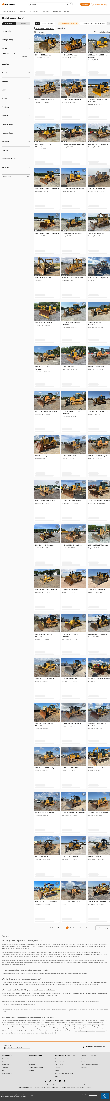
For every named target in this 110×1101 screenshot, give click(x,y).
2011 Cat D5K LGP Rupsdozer (44, 812)
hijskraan (8, 1033)
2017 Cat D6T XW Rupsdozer (71, 723)
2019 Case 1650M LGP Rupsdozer (46, 411)
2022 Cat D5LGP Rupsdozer (97, 634)
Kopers (30, 1059)
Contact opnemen (99, 1046)
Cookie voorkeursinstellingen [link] (78, 1084)
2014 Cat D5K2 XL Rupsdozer (44, 857)
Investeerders (5, 1065)
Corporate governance (8, 1062)
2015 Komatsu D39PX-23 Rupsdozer (47, 188)
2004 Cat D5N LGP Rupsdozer (98, 545)
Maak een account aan (100, 4)
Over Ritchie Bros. (6, 1059)
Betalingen (31, 1070)
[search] (28, 177)
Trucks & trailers (59, 1065)
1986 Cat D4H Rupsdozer (43, 278)
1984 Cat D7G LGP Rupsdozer (98, 278)
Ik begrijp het (105, 1096)
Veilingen (22, 11)
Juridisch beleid (38, 1084)
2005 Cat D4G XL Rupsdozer (44, 545)
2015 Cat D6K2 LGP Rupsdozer (72, 456)
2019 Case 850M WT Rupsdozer (99, 456)
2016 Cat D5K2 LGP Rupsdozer (45, 500)
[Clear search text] (68, 4)
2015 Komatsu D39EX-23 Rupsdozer (47, 233)
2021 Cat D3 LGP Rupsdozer (71, 367)
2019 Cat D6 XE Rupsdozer (44, 322)
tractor (80, 1031)
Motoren (57, 1070)
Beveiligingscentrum (7, 1073)
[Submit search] (71, 4)
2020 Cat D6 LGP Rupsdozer (44, 679)
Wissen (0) (25, 57)
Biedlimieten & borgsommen (36, 1067)
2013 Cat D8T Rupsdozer (70, 589)
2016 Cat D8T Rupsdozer (70, 55)
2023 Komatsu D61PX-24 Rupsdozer (47, 768)
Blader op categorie (9, 11)
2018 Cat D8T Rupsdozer (43, 55)
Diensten (46, 11)
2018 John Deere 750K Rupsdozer (73, 144)
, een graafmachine (88, 1031)
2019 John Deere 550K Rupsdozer (73, 857)
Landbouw (57, 1067)
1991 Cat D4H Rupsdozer (96, 233)
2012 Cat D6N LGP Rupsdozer (71, 500)
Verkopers (31, 1062)
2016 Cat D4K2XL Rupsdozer (98, 857)
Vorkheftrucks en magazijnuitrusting (64, 1073)
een (76, 1031)
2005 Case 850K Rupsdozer (71, 901)
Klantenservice (85, 1059)
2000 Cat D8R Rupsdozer (43, 456)
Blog (3, 1070)
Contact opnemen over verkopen (89, 1065)
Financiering (57, 11)
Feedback (84, 1067)
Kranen (57, 1076)
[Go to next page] (90, 927)
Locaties (66, 11)
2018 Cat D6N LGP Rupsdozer (45, 99)
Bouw (56, 1059)
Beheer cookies (93, 1095)
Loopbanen (5, 1067)
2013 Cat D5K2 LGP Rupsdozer (72, 233)
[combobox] (92, 23)
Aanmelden (85, 4)
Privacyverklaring (27, 1084)
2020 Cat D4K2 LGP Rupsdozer (98, 411)
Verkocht (23, 23)
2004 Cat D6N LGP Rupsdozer (98, 812)
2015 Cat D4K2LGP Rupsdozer (72, 545)
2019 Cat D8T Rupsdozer (96, 589)
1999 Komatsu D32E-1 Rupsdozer (46, 589)
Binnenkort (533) (9, 23)
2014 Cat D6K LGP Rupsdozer (98, 144)
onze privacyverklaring (10, 1096)
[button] (68, 23)
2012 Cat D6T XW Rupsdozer (71, 99)
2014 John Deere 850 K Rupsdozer (73, 812)
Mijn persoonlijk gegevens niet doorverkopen (56, 1084)
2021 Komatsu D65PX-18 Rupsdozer (73, 768)
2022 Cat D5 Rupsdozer (69, 679)
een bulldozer (100, 1031)
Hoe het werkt (34, 11)
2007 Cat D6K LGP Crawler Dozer (46, 901)
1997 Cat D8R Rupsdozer (96, 188)
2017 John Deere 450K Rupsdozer (73, 188)
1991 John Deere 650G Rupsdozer (73, 278)
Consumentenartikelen (61, 1062)
